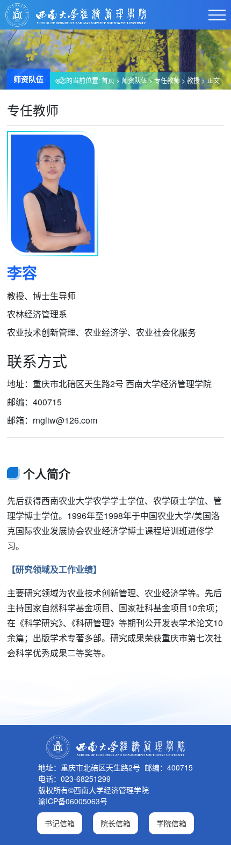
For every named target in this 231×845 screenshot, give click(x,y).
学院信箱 (171, 823)
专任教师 (167, 80)
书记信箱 (60, 823)
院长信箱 (115, 823)
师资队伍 (134, 80)
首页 (108, 80)
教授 (193, 80)
